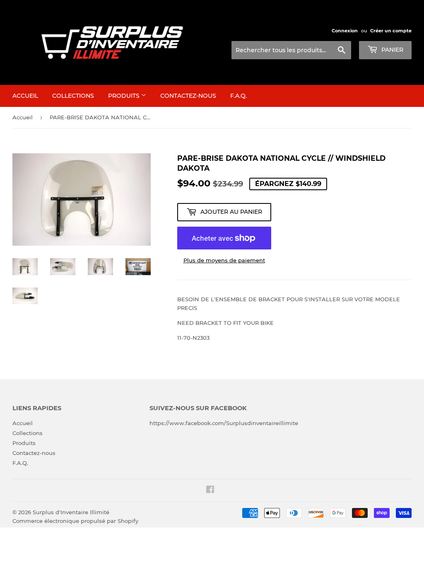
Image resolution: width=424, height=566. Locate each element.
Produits (124, 95)
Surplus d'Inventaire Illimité (71, 512)
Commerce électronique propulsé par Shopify (75, 521)
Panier (391, 49)
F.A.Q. (238, 95)
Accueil (25, 95)
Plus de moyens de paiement (224, 260)
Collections (73, 95)
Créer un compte (391, 31)
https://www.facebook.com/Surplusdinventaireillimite (223, 423)
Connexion (345, 31)
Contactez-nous (188, 95)
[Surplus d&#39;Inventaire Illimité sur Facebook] (210, 490)
